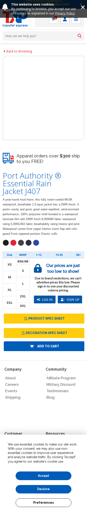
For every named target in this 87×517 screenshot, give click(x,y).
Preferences (43, 502)
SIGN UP (72, 299)
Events (11, 391)
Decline (43, 489)
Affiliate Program (61, 378)
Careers (12, 384)
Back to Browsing (18, 51)
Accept (43, 475)
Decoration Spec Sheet (46, 333)
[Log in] (64, 19)
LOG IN (47, 299)
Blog (50, 397)
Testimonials (57, 391)
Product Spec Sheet (46, 318)
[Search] (79, 36)
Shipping (13, 397)
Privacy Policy (65, 13)
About (10, 378)
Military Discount (61, 384)
